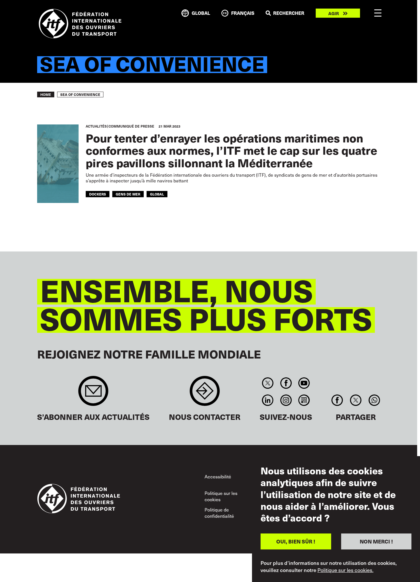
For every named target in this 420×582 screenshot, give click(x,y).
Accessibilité (218, 477)
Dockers (97, 194)
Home (45, 94)
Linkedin (268, 400)
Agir (333, 13)
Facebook (286, 383)
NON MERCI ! (376, 541)
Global (157, 194)
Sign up (93, 394)
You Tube (304, 383)
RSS (304, 400)
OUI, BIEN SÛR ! (295, 541)
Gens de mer (128, 194)
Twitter (268, 383)
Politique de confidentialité (219, 513)
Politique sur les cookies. (345, 570)
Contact (205, 394)
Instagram (286, 400)
